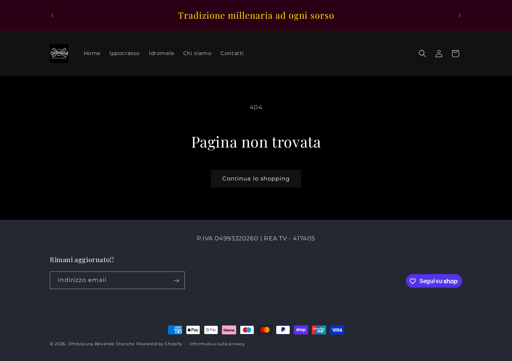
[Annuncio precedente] (52, 15)
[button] (422, 53)
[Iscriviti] (176, 280)
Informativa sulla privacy (217, 343)
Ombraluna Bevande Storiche (101, 343)
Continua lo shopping (256, 178)
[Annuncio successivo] (459, 15)
